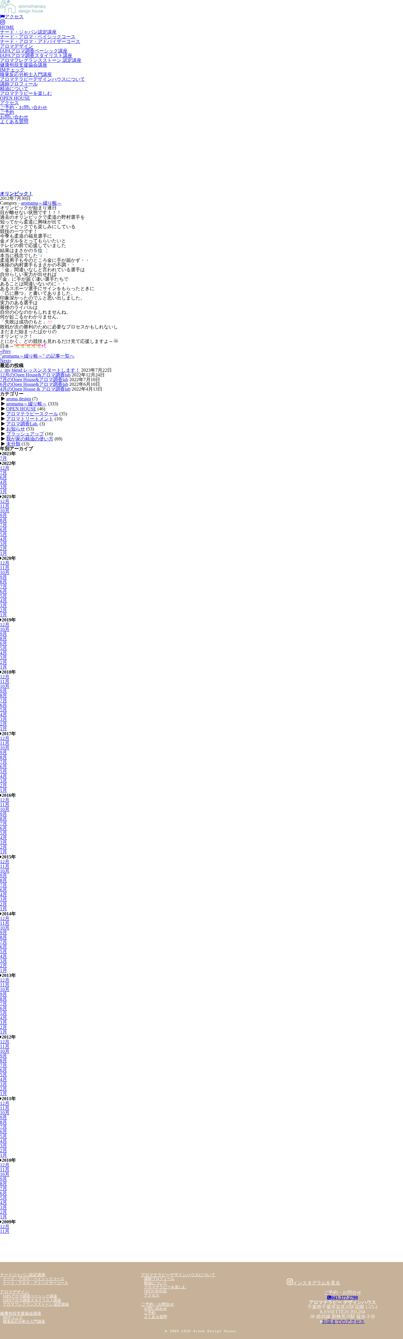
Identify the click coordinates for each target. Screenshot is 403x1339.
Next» (6, 360)
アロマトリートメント (29, 418)
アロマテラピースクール (32, 413)
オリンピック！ (16, 193)
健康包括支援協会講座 (23, 65)
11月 (4, 506)
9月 (3, 515)
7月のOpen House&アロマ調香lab (34, 379)
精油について (14, 88)
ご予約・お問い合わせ (23, 107)
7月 (3, 458)
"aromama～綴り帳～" (37, 355)
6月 (3, 477)
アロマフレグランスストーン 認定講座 (40, 60)
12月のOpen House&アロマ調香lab (35, 374)
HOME (7, 27)
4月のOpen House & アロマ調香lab (35, 388)
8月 (3, 520)
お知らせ (15, 428)
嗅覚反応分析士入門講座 (26, 74)
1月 (3, 491)
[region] (201, 157)
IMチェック (12, 69)
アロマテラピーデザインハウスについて (42, 79)
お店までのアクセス (343, 1321)
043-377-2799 (344, 1297)
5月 (3, 534)
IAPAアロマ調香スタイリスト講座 (36, 55)
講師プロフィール (19, 83)
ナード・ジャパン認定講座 (28, 31)
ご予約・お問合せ (157, 1304)
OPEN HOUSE (15, 98)
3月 (3, 486)
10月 (4, 510)
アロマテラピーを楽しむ (26, 93)
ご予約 (7, 112)
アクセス (14, 16)
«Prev (5, 351)
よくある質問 (14, 121)
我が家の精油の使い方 (29, 438)
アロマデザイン (16, 46)
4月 (3, 482)
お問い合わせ (14, 116)
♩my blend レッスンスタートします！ (40, 370)
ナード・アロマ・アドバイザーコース (40, 41)
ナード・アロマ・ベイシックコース (38, 36)
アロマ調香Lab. (22, 423)
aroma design (18, 398)
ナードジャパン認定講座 (22, 1274)
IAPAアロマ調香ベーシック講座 (34, 50)
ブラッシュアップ (25, 433)
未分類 (13, 443)
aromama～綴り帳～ (41, 202)
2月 (3, 548)
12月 (4, 468)
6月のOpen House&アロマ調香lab (34, 384)
